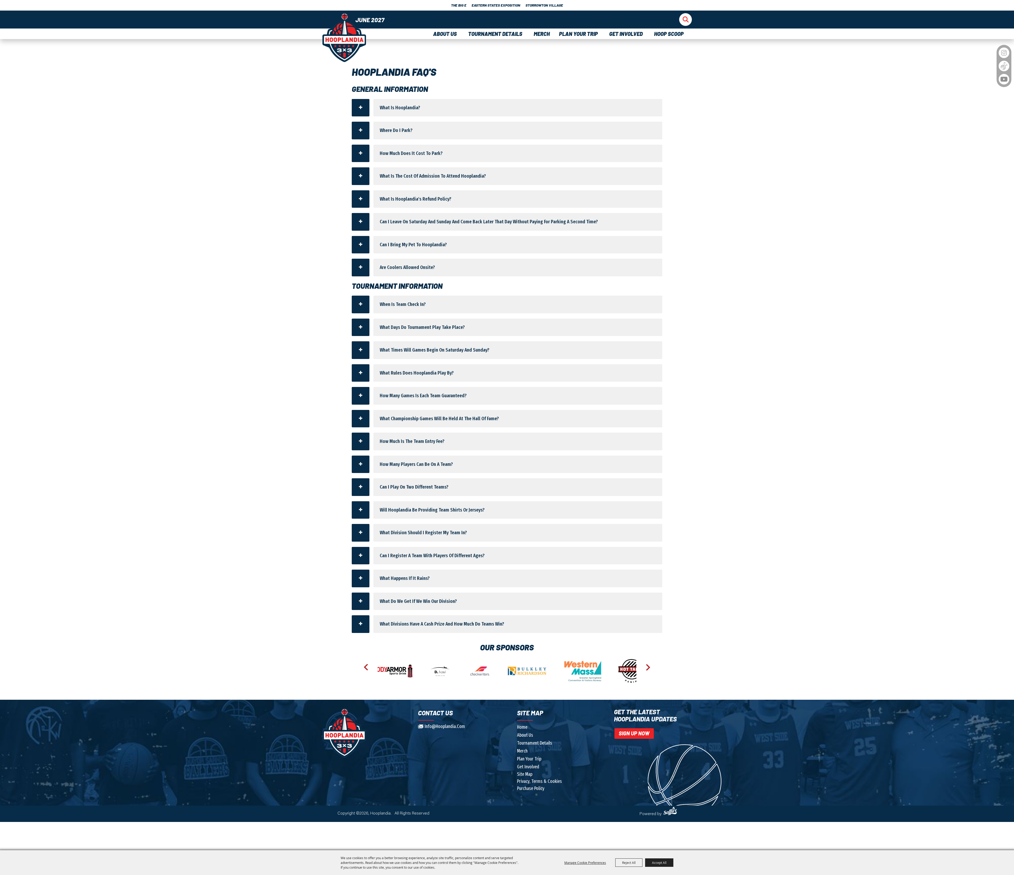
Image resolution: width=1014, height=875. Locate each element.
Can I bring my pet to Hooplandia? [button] (413, 245)
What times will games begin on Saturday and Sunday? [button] (434, 350)
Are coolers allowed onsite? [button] (407, 267)
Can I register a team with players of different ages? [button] (432, 555)
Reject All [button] (629, 862)
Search (685, 19)
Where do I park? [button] (396, 130)
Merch (542, 34)
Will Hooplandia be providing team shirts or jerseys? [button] (432, 510)
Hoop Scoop (669, 34)
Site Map (524, 774)
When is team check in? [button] (403, 304)
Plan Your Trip (579, 34)
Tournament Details (496, 34)
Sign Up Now (634, 733)
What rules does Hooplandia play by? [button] (417, 373)
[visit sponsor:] (383, 671)
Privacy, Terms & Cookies (539, 781)
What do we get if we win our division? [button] (418, 601)
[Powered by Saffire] (671, 811)
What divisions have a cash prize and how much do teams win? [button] (442, 624)
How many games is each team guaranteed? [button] (423, 395)
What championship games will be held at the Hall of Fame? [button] (439, 418)
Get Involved (627, 34)
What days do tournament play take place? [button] (422, 327)
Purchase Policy (530, 788)
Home (522, 727)
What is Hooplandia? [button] (400, 108)
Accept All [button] (659, 862)
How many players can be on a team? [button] (416, 464)
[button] (366, 667)
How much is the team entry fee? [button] (412, 441)
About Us (446, 34)
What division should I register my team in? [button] (423, 532)
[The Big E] (344, 37)
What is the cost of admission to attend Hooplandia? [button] (433, 176)
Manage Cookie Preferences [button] (585, 862)
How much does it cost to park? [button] (411, 153)
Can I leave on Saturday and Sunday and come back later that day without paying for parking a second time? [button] (489, 222)
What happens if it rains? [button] (405, 578)
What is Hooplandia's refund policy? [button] (415, 199)
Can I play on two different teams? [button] (414, 487)
